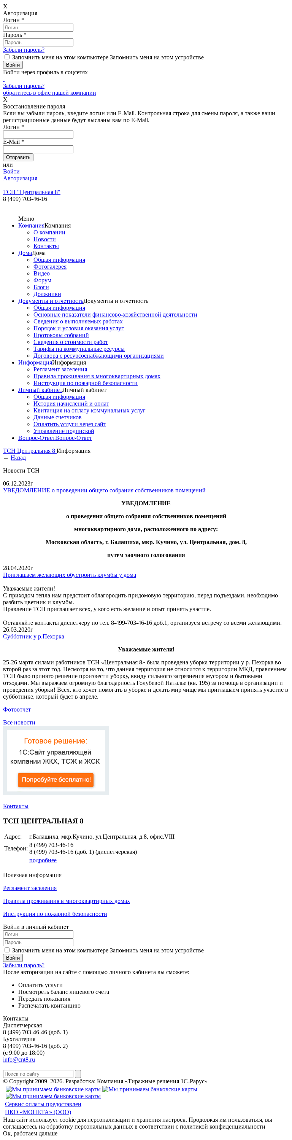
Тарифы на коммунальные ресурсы (79, 349)
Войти (11, 171)
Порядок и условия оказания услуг (78, 328)
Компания (31, 225)
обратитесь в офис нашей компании (49, 92)
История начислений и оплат (71, 403)
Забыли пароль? (23, 49)
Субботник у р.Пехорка (33, 636)
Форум (42, 280)
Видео (41, 273)
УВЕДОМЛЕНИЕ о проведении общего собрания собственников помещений (104, 490)
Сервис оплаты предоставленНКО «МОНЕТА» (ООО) (43, 1108)
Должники (47, 294)
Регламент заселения (60, 369)
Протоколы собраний (61, 335)
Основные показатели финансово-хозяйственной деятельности (115, 314)
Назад (18, 457)
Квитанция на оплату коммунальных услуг (89, 410)
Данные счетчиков (57, 417)
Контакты (46, 246)
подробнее (43, 860)
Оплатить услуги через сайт (69, 424)
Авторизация (20, 178)
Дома (25, 253)
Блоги (41, 287)
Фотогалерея (50, 266)
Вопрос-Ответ (36, 438)
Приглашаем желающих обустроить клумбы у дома (69, 575)
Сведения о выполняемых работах (78, 321)
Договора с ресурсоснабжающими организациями (98, 355)
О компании (49, 232)
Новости (44, 239)
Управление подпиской (63, 431)
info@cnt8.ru (19, 1059)
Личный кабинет (40, 390)
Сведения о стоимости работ (70, 342)
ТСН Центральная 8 (30, 450)
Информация (35, 362)
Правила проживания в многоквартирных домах (96, 376)
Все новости (19, 722)
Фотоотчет (17, 709)
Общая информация (59, 259)
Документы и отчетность (50, 301)
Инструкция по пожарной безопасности (85, 383)
